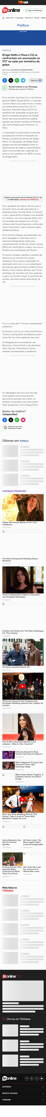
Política (43, 18)
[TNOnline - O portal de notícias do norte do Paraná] (11, 10)
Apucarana (10, 18)
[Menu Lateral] (3, 18)
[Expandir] (43, 1100)
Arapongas (19, 18)
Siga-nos (34, 80)
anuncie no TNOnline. (29, 199)
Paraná (36, 18)
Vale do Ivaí (29, 18)
